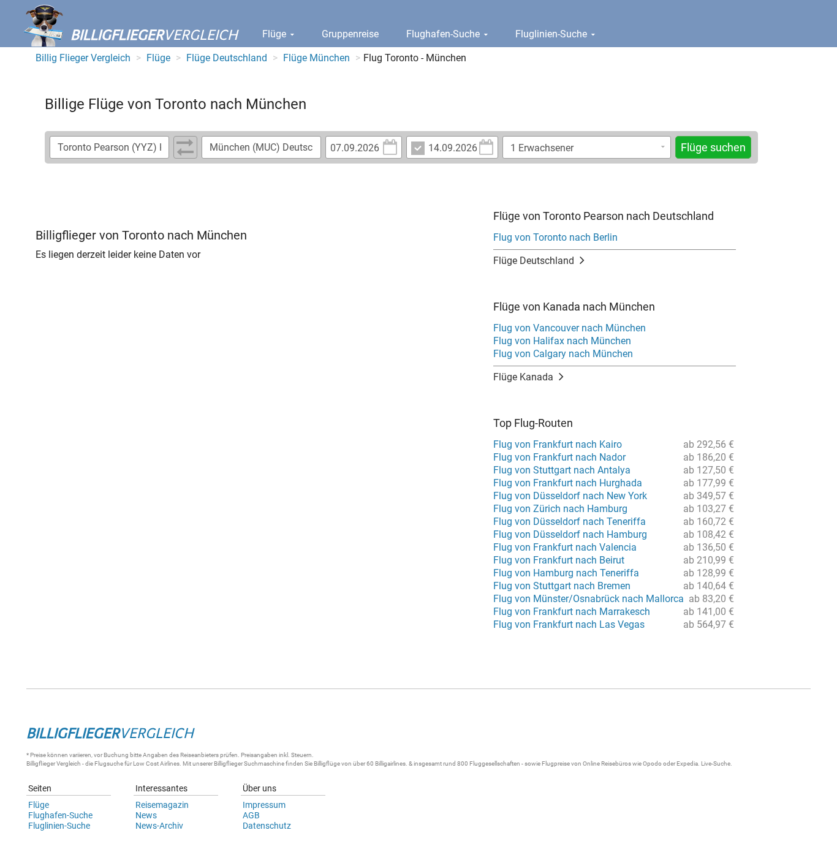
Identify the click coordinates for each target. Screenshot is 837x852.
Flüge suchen (713, 147)
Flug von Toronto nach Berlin (555, 237)
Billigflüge (327, 763)
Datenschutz (267, 826)
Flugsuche (108, 763)
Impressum (264, 805)
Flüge (275, 34)
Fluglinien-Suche (552, 34)
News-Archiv (159, 826)
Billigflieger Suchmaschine (249, 763)
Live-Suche (715, 763)
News (146, 815)
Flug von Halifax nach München (562, 341)
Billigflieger (40, 763)
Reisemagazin (162, 805)
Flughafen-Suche (444, 34)
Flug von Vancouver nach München (569, 328)
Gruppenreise (350, 34)
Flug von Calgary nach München (563, 354)
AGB (251, 815)
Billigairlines (390, 763)
